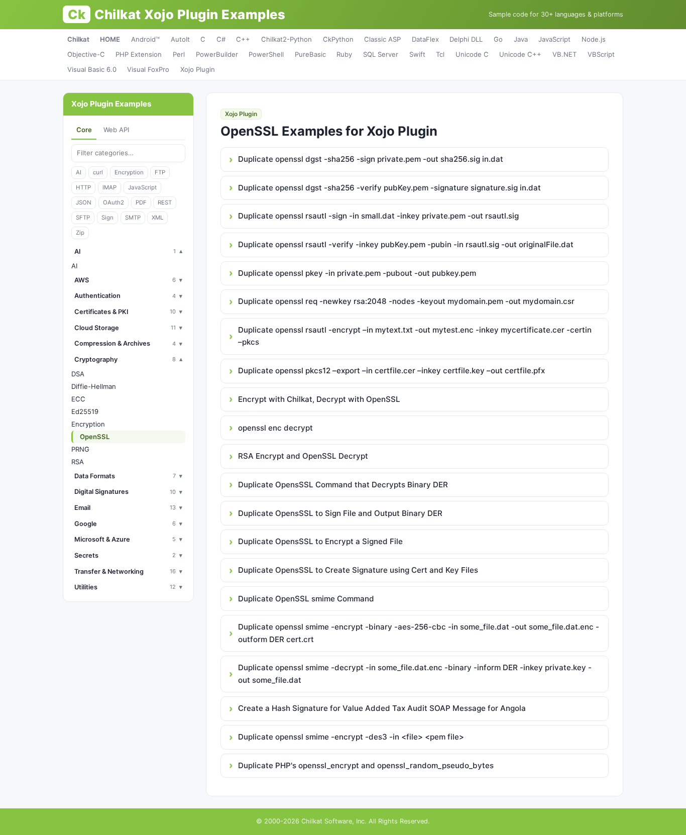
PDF (141, 202)
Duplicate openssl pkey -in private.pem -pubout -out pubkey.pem (357, 273)
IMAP (109, 187)
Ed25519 (84, 411)
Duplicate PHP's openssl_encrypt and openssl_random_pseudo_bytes (366, 765)
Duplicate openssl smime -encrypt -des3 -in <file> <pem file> (351, 737)
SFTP (83, 217)
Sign (107, 217)
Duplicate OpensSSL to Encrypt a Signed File (320, 541)
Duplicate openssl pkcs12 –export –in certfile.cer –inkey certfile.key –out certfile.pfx (391, 370)
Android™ (145, 39)
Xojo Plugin (197, 69)
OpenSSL (94, 437)
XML (157, 217)
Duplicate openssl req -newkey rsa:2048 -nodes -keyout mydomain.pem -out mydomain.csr (406, 301)
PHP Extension (139, 54)
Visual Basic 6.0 (92, 69)
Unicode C (472, 54)
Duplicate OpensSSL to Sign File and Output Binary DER (340, 513)
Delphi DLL (466, 39)
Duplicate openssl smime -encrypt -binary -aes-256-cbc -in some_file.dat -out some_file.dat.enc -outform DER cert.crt (418, 633)
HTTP (83, 187)
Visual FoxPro (148, 69)
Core (84, 130)
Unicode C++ (520, 54)
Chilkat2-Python (286, 39)
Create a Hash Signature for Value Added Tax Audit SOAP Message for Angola (382, 708)
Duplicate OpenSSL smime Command (306, 598)
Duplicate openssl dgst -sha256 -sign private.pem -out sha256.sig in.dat (370, 159)
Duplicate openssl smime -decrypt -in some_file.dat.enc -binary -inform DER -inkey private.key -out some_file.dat (415, 673)
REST (165, 202)
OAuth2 (113, 202)
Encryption (129, 172)
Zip (80, 232)
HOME (110, 39)
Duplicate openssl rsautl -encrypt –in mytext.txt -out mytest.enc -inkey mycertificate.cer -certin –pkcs (415, 336)
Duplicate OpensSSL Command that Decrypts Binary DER (343, 484)
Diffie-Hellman (93, 386)
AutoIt (180, 39)
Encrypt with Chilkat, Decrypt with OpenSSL (319, 399)
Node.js (594, 39)
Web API (116, 130)
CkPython (338, 39)
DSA (77, 374)
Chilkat (78, 39)
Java (521, 39)
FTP (160, 172)
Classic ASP (382, 39)
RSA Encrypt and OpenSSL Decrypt (303, 456)
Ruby (344, 54)
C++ (243, 39)
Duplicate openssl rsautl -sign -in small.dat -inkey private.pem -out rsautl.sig (378, 216)
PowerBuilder (217, 54)
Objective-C (86, 54)
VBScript (601, 54)
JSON (83, 202)
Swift (417, 54)
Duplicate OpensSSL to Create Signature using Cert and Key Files (358, 570)
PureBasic (310, 54)
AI (78, 172)
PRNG (80, 449)
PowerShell (266, 54)
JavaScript (554, 39)
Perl (179, 54)
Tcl (440, 54)
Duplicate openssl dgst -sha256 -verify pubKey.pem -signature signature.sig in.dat (389, 187)
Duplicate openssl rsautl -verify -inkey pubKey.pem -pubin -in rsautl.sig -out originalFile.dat (406, 244)
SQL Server (380, 54)
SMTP (133, 217)
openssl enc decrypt (275, 428)
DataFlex (425, 39)
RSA (77, 462)
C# (220, 39)
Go (498, 39)
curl (98, 172)
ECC (78, 399)
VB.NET (564, 54)
